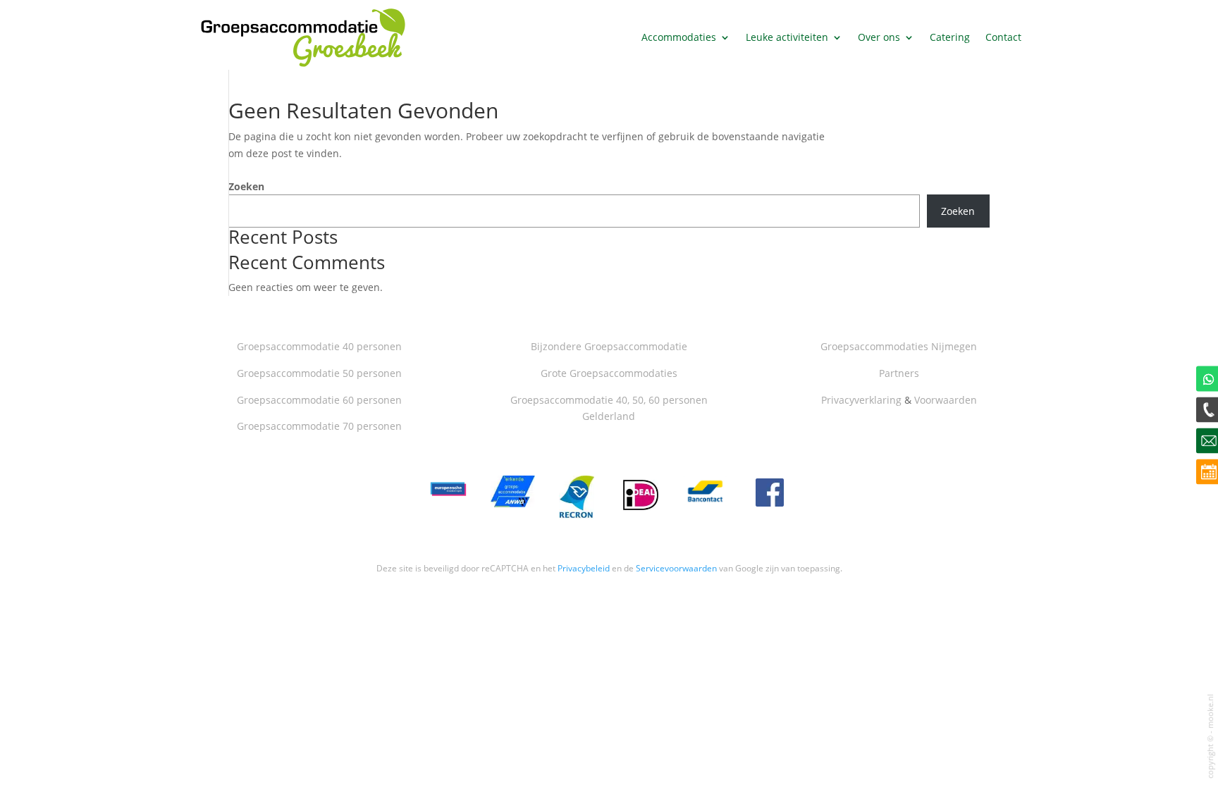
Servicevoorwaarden (676, 568)
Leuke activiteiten (787, 37)
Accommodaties (678, 37)
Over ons (879, 37)
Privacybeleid (584, 568)
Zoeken (246, 186)
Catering (950, 37)
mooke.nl (1210, 711)
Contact (1003, 37)
